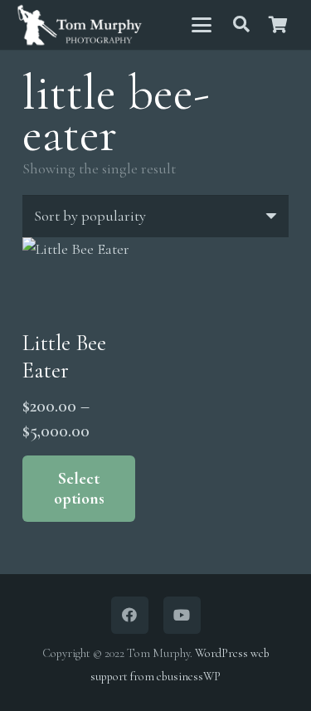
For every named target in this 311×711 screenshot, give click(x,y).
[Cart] (278, 25)
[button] (201, 25)
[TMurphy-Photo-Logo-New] (79, 25)
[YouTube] (182, 615)
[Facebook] (129, 615)
